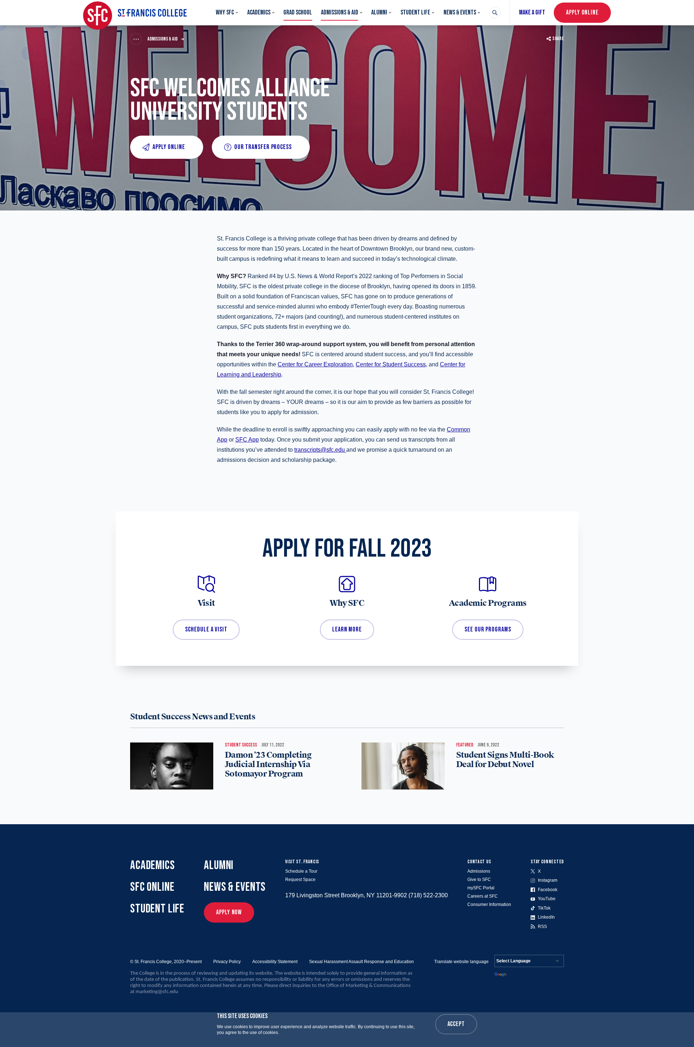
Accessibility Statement (274, 961)
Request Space (300, 879)
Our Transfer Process (263, 147)
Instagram (547, 880)
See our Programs (487, 629)
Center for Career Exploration (315, 364)
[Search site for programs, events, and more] (495, 12)
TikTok (544, 908)
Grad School (297, 12)
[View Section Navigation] (136, 39)
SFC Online (152, 887)
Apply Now (229, 912)
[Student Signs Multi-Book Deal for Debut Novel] (403, 765)
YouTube (547, 898)
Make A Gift (532, 12)
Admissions (478, 871)
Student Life (415, 12)
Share (558, 38)
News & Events (460, 12)
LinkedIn (546, 917)
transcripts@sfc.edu (319, 450)
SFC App (247, 440)
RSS (542, 926)
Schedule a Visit (206, 629)
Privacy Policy (227, 961)
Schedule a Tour (301, 871)
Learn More (347, 629)
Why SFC (225, 12)
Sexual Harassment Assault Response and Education (361, 961)
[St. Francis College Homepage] (135, 12)
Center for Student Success (391, 364)
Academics (258, 12)
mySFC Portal (480, 887)
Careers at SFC (482, 896)
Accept (456, 1024)
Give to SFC (479, 879)
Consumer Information (489, 904)
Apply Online (582, 12)
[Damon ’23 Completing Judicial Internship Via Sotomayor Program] (171, 765)
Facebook (547, 889)
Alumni (379, 12)
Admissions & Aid (339, 12)
